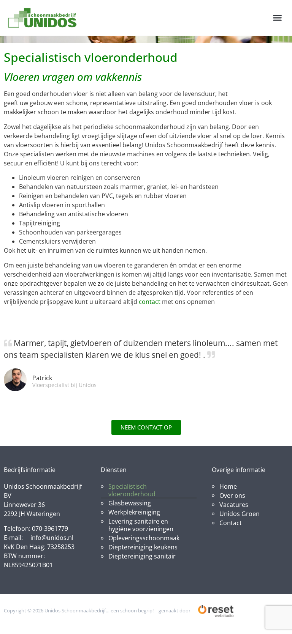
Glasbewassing (129, 503)
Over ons (232, 495)
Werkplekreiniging (134, 512)
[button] (277, 18)
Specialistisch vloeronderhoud (132, 490)
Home (228, 486)
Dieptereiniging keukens (143, 547)
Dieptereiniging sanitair (142, 556)
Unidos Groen (239, 514)
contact (149, 301)
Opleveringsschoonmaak (143, 538)
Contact (230, 523)
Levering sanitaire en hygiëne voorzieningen (140, 525)
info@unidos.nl (51, 537)
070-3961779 (50, 528)
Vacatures (233, 504)
